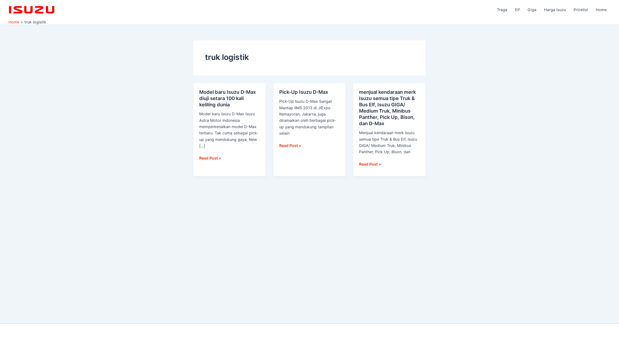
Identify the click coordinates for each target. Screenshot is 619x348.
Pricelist (581, 9)
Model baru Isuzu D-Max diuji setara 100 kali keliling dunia (227, 98)
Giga (532, 9)
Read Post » (210, 157)
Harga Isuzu (555, 9)
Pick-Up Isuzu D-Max (303, 92)
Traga (502, 9)
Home (601, 9)
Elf (517, 9)
